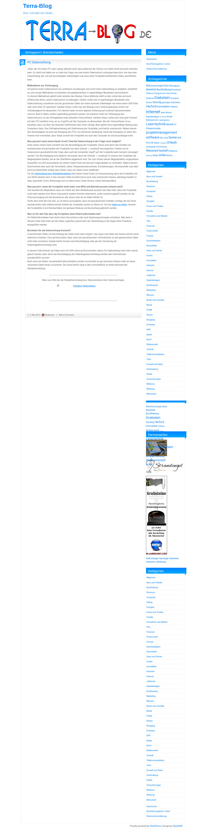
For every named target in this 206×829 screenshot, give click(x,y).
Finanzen (150, 226)
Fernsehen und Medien (156, 216)
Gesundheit (151, 245)
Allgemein (150, 171)
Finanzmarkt (152, 231)
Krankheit (163, 117)
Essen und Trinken (154, 206)
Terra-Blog (37, 6)
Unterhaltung (152, 369)
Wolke (155, 155)
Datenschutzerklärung (156, 69)
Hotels (149, 255)
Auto (166, 85)
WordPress (155, 826)
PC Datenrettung (39, 62)
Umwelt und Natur (154, 364)
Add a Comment (66, 315)
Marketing (151, 290)
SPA (179, 138)
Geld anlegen (152, 558)
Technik (149, 349)
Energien (150, 201)
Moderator (50, 315)
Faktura (149, 93)
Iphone (168, 112)
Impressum (151, 59)
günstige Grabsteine (171, 102)
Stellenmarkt (152, 344)
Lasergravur (164, 120)
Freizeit (149, 236)
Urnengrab (150, 146)
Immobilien (163, 106)
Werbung (149, 156)
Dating (149, 196)
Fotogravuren (159, 93)
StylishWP (178, 826)
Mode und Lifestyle (155, 300)
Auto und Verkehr (154, 176)
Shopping (150, 319)
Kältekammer (152, 120)
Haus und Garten (154, 250)
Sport (148, 339)
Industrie (150, 265)
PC (175, 124)
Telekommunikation (155, 354)
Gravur (149, 102)
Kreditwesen (152, 285)
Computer (151, 191)
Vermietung (161, 146)
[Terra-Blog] (88, 30)
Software (150, 324)
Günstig (157, 102)
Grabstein (162, 98)
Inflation (174, 106)
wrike (162, 155)
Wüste (169, 155)
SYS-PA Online (152, 143)
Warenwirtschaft (157, 150)
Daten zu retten (119, 204)
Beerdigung (174, 85)
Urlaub (172, 142)
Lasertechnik (156, 124)
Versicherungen (153, 379)
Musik (169, 124)
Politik (149, 310)
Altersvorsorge (154, 85)
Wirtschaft (151, 394)
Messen (150, 295)
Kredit (169, 116)
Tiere (148, 359)
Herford (151, 106)
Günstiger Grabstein (169, 558)
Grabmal (150, 98)
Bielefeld (151, 89)
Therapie (163, 143)
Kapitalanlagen (152, 116)
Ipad (163, 112)
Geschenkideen (153, 240)
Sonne (173, 137)
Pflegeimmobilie (153, 128)
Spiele (149, 334)
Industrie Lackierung (156, 561)
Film (148, 221)
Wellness (173, 151)
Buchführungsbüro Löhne (158, 64)
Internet (153, 111)
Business (150, 186)
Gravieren (174, 98)
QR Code (164, 138)
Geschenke (171, 93)
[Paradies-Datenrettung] (83, 290)
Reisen (149, 315)
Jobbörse (150, 275)
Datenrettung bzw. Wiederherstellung (53, 173)
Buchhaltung (164, 89)
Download (175, 89)
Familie (149, 211)
